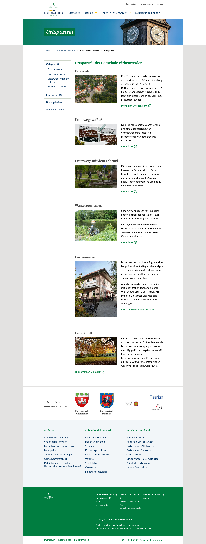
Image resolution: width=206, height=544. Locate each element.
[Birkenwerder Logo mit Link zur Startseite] (53, 9)
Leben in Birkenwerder (114, 12)
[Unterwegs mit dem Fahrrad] (96, 176)
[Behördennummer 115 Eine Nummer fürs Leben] (156, 407)
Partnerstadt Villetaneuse (140, 445)
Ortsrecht (90, 467)
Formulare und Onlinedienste (60, 445)
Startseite (74, 12)
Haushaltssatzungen (96, 471)
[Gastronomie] (96, 289)
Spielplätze (91, 463)
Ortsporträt (52, 64)
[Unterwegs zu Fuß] (96, 134)
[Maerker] (156, 397)
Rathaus (88, 12)
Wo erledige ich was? (55, 441)
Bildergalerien (54, 102)
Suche (146, 497)
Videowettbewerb (56, 109)
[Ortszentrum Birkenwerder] (96, 89)
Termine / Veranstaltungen (58, 454)
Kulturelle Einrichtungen (139, 441)
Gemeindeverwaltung (56, 437)
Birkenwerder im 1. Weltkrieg (142, 458)
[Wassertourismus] (96, 225)
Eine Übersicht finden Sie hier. (137, 309)
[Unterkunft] (96, 351)
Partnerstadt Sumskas (138, 450)
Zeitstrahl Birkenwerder (139, 463)
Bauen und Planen (95, 441)
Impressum (49, 539)
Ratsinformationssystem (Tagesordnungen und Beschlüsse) (62, 464)
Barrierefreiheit (81, 539)
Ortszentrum (55, 69)
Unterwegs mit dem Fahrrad (58, 80)
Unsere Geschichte (136, 467)
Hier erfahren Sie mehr (87, 371)
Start (48, 51)
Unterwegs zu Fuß (57, 74)
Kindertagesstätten (96, 450)
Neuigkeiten (50, 450)
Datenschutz (64, 539)
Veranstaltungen (135, 437)
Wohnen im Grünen (96, 437)
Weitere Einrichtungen (97, 454)
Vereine (89, 458)
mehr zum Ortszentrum (134, 105)
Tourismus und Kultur (147, 12)
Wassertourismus (57, 86)
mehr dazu (127, 146)
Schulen (89, 445)
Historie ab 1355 (55, 95)
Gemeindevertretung (55, 458)
